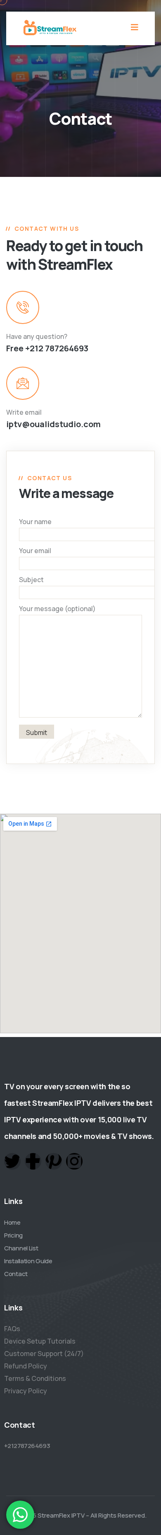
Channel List (21, 1248)
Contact (16, 1273)
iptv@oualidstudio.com (53, 424)
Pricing (13, 1235)
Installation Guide (28, 1261)
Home (12, 1222)
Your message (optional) (57, 608)
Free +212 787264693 (47, 348)
